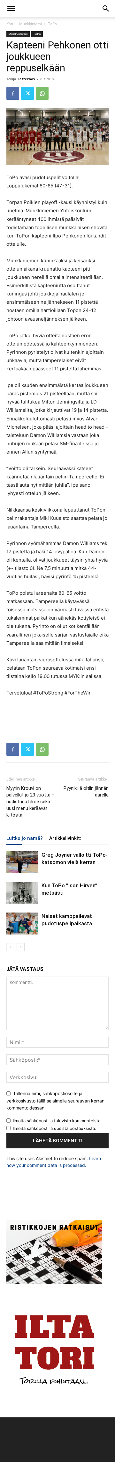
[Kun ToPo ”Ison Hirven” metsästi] (22, 893)
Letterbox (26, 78)
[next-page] (21, 947)
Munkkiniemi (30, 23)
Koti (9, 23)
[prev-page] (10, 947)
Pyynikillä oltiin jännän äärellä (86, 791)
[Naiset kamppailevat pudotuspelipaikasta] (22, 924)
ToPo (52, 23)
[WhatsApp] (42, 93)
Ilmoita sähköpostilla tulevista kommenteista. (57, 1120)
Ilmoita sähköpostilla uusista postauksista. (54, 1128)
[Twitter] (27, 93)
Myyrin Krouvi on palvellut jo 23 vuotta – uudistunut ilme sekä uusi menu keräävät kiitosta (30, 801)
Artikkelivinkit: (65, 838)
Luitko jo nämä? (24, 838)
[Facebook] (12, 93)
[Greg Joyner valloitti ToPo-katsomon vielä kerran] (22, 862)
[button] (11, 8)
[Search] (106, 8)
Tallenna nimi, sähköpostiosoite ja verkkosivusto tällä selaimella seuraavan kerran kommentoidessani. (55, 1100)
